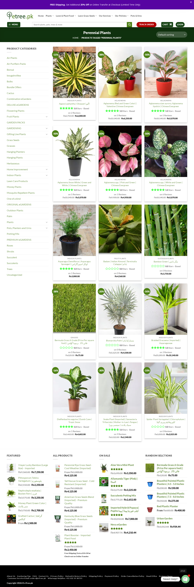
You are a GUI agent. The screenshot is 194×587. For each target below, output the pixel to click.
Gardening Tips (24, 576)
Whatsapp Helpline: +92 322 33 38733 (65, 578)
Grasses (11, 145)
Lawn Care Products (17, 181)
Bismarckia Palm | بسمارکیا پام (120, 340)
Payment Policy (112, 576)
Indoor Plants (14, 175)
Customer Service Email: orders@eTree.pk (27, 578)
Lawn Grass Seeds (86, 16)
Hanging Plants (15, 157)
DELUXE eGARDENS (18, 104)
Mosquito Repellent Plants (21, 192)
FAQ (35, 576)
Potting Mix (13, 233)
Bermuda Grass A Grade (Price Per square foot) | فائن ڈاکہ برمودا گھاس (74, 341)
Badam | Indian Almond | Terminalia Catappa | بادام (120, 263)
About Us (11, 576)
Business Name (165, 576)
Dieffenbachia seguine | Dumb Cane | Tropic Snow (74, 420)
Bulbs (10, 81)
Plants (49, 16)
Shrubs (10, 251)
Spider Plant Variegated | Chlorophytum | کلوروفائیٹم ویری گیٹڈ (166, 420)
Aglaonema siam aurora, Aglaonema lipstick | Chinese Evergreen (166, 105)
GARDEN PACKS (16, 122)
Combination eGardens (19, 98)
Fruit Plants (13, 116)
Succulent (12, 257)
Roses (10, 245)
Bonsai (10, 69)
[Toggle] (46, 116)
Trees (9, 269)
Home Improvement (17, 169)
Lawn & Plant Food (65, 16)
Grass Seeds (13, 140)
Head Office (151, 576)
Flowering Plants (15, 110)
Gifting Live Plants (16, 134)
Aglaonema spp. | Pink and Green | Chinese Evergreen (120, 184)
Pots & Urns (136, 16)
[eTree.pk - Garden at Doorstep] (20, 16)
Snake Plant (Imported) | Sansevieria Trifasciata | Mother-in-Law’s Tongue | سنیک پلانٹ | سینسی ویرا (120, 422)
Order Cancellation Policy (132, 576)
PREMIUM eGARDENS (19, 239)
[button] (13, 24)
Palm (9, 216)
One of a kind (14, 198)
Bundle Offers (14, 87)
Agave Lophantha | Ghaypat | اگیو (74, 103)
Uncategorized (14, 274)
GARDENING (14, 128)
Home (41, 16)
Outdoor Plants (15, 210)
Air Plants (12, 57)
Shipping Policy (96, 576)
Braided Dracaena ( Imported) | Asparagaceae (165, 341)
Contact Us (44, 576)
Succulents (12, 263)
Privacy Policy (57, 576)
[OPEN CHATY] (185, 579)
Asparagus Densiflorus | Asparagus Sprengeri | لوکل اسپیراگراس (74, 263)
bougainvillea (14, 75)
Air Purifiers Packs (16, 63)
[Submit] (129, 24)
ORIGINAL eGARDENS (19, 204)
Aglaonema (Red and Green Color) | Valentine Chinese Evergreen (120, 105)
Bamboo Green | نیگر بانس (166, 261)
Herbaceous (13, 163)
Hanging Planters (16, 151)
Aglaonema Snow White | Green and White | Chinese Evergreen (74, 184)
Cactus (10, 93)
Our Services (105, 16)
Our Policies (121, 16)
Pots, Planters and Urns (19, 228)
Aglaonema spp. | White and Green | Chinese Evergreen (165, 184)
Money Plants (14, 186)
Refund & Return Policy (76, 576)
